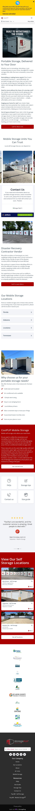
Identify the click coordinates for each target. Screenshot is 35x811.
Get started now (17, 466)
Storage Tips (17, 788)
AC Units (17, 771)
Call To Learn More (17, 284)
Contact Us (17, 791)
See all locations (17, 637)
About (17, 768)
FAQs (17, 781)
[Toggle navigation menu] (32, 18)
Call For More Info (17, 127)
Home (17, 762)
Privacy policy (17, 806)
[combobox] (17, 749)
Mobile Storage (17, 774)
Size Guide (17, 784)
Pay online (31, 21)
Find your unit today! (9, 14)
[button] (17, 312)
